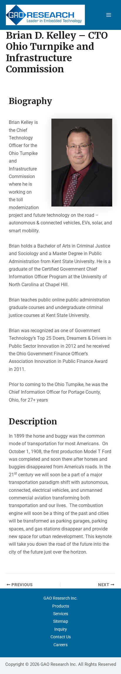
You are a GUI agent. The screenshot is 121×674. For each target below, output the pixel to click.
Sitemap (60, 621)
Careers (60, 644)
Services (60, 613)
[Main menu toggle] (108, 14)
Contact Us (61, 636)
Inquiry (60, 629)
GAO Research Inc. (60, 598)
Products (60, 606)
